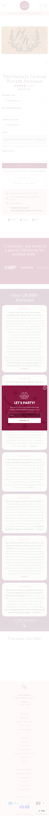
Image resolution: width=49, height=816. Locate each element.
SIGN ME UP (24, 420)
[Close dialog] (45, 388)
